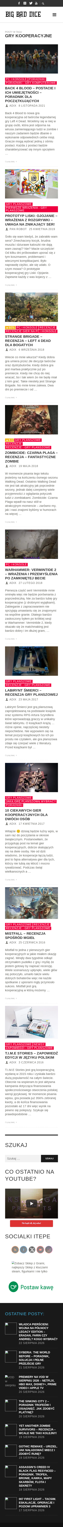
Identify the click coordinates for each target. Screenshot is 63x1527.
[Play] (31, 1204)
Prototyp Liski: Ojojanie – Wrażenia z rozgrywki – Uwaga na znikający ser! (31, 220)
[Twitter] (30, 3)
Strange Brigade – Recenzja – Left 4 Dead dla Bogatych (28, 341)
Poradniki (37, 79)
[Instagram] (24, 3)
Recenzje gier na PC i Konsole (31, 331)
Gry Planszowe (19, 204)
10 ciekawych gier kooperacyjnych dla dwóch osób (26, 814)
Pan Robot (18, 229)
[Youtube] (36, 3)
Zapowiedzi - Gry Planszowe (29, 1048)
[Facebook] (19, 3)
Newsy (39, 1044)
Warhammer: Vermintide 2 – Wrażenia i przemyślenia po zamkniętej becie (31, 574)
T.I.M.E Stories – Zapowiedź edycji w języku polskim (31, 1055)
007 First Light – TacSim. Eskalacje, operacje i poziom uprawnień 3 (37, 1502)
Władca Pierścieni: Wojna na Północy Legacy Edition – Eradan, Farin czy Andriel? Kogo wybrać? (38, 1332)
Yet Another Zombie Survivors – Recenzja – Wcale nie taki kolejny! (38, 1429)
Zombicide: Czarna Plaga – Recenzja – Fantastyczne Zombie (31, 457)
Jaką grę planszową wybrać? (31, 801)
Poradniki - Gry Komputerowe (31, 82)
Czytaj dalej (10, 162)
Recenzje (48, 327)
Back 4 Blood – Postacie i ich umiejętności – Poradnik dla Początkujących (30, 94)
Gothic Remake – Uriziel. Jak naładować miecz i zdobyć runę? (38, 1450)
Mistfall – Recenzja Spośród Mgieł (25, 936)
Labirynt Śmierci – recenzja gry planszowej (31, 692)
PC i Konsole (16, 79)
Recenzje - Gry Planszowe (28, 447)
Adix (12, 105)
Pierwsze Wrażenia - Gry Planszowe (26, 209)
